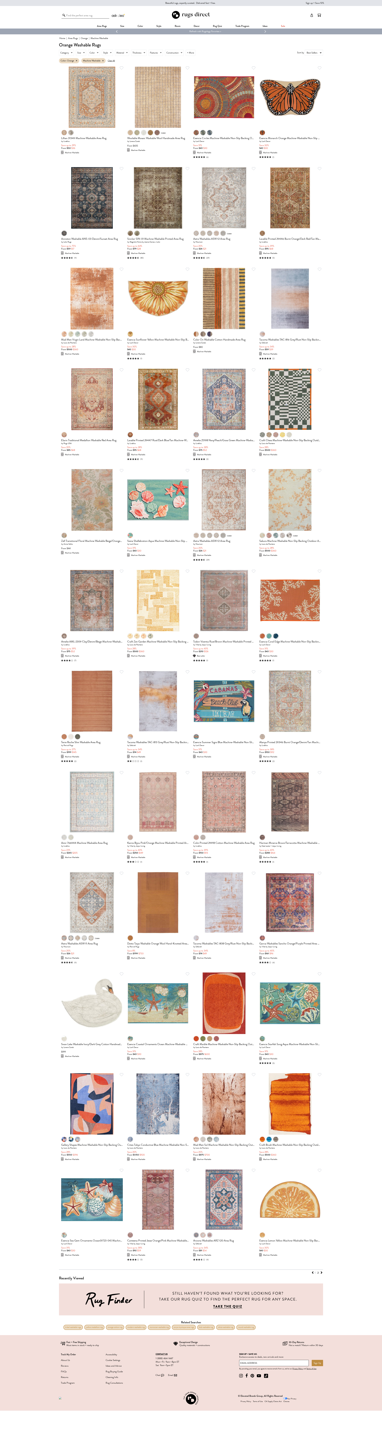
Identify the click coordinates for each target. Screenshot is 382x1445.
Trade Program (242, 26)
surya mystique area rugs (184, 1327)
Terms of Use (311, 1368)
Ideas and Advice (114, 1366)
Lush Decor (200, 141)
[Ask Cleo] (118, 15)
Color (92, 53)
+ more (163, 132)
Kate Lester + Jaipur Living (271, 846)
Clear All (111, 60)
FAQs (64, 1371)
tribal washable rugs (73, 1327)
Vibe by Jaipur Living (203, 644)
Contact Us (162, 1354)
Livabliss (67, 141)
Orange (84, 38)
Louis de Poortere (70, 342)
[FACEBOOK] (246, 1376)
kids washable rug (206, 1327)
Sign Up (317, 1363)
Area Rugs (102, 26)
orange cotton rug (115, 1327)
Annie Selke (68, 544)
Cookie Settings (113, 1360)
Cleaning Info (112, 1377)
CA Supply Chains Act (273, 1401)
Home (62, 38)
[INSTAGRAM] (241, 1376)
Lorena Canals (135, 141)
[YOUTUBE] (259, 1376)
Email (170, 1375)
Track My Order (68, 1354)
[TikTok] (266, 1376)
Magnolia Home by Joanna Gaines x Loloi (145, 241)
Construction (172, 53)
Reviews (64, 1366)
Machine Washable (91, 60)
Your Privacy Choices (289, 1400)
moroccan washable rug (159, 1327)
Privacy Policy (297, 1368)
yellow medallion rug (94, 1327)
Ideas (265, 26)
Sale (283, 26)
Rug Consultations (114, 1383)
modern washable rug (136, 1327)
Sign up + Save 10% (315, 3)
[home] (191, 18)
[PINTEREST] (252, 1376)
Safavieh (265, 342)
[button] (319, 15)
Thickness (137, 53)
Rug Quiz (217, 26)
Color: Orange (67, 60)
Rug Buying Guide (114, 1371)
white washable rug (225, 1327)
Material (120, 53)
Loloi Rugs (67, 241)
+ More (190, 53)
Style (158, 26)
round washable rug (246, 1327)
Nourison (199, 241)
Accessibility (111, 1354)
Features (154, 53)
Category (64, 53)
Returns (64, 1377)
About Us (65, 1360)
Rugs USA (68, 443)
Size (79, 53)
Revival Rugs (68, 745)
